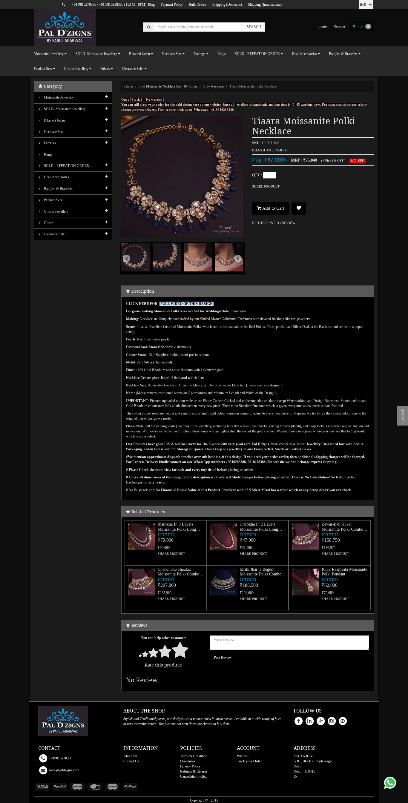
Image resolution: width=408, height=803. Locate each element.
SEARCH (254, 27)
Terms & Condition (193, 756)
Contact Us (131, 761)
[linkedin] (309, 720)
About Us (130, 756)
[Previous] (130, 267)
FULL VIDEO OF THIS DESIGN (186, 304)
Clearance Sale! (54, 234)
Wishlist (243, 756)
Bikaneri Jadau (54, 120)
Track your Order (249, 761)
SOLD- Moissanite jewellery (64, 109)
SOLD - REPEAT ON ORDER (66, 166)
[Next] (234, 267)
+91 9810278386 (84, 4)
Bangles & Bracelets (58, 189)
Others (48, 223)
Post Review (223, 657)
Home (128, 86)
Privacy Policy (190, 766)
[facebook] (298, 720)
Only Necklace (213, 86)
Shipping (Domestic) (227, 4)
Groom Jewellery (55, 211)
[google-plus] (320, 720)
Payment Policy (172, 4)
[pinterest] (342, 720)
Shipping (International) (265, 4)
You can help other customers (163, 638)
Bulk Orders (197, 4)
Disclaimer (187, 761)
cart (363, 26)
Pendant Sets (52, 200)
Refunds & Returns (194, 771)
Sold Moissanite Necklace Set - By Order (168, 86)
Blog (151, 4)
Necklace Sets (53, 132)
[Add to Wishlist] (299, 208)
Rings (221, 54)
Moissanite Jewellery (58, 97)
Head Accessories (56, 177)
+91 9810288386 (111, 4)
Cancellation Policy (193, 776)
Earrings (49, 143)
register (339, 26)
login (322, 26)
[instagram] (331, 720)
